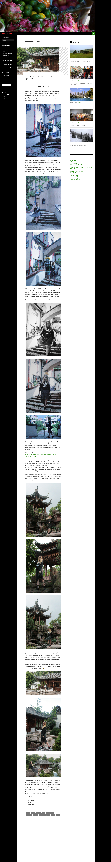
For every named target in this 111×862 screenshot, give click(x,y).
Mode (48, 814)
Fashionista (29, 814)
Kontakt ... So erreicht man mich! (77, 165)
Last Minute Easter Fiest (75, 125)
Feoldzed (4, 70)
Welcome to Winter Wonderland (77, 161)
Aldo (33, 813)
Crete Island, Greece (74, 175)
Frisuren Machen (5, 63)
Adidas (28, 813)
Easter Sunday (73, 174)
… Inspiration (77, 42)
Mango (35, 814)
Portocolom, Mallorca (75, 176)
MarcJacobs (42, 814)
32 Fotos (79, 102)
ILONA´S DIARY (7, 33)
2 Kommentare (44, 82)
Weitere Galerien (74, 150)
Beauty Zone (4, 96)
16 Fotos (79, 80)
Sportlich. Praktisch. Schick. (39, 78)
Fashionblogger (50, 813)
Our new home (73, 163)
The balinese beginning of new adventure (79, 170)
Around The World (6, 94)
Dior (43, 813)
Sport (58, 814)
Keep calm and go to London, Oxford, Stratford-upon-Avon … (8, 64)
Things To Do (4, 98)
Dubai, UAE (72, 105)
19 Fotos (79, 143)
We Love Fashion (29, 73)
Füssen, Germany (74, 145)
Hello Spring (73, 172)
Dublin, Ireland (73, 83)
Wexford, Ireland (74, 61)
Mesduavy (4, 74)
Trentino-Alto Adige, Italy (76, 164)
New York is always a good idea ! (77, 171)
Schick (53, 814)
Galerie (29, 82)
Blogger (38, 813)
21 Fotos (79, 122)
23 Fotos (79, 58)
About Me (4, 92)
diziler (3, 77)
